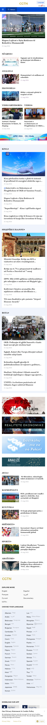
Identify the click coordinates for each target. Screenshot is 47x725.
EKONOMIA (8, 88)
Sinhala (31, 657)
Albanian (10, 613)
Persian (32, 631)
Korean (10, 690)
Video (27, 105)
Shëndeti (7, 524)
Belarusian (12, 620)
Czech (9, 639)
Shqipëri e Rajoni (13, 229)
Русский (5, 598)
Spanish (32, 661)
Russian (32, 650)
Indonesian (14, 679)
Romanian (33, 646)
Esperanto (12, 646)
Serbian (32, 653)
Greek (10, 661)
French (10, 653)
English (4, 591)
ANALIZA (7, 71)
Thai (30, 672)
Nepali (31, 627)
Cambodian (10, 631)
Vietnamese (34, 687)
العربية (26, 594)
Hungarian (11, 676)
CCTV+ (4, 602)
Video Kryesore (11, 105)
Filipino (10, 650)
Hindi (8, 672)
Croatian (11, 635)
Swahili (32, 664)
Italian (9, 683)
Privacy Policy (6, 721)
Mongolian (33, 620)
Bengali (9, 624)
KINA (5, 149)
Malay (33, 616)
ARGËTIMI (7, 558)
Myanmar (34, 624)
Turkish (32, 676)
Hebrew (10, 668)
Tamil (30, 668)
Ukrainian (34, 679)
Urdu (30, 683)
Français (5, 594)
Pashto (31, 642)
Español (26, 591)
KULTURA (7, 507)
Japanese (11, 687)
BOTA (5, 313)
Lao (30, 613)
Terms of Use (17, 721)
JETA (4, 473)
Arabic (9, 616)
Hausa (9, 664)
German (10, 657)
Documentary (28, 598)
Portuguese (34, 639)
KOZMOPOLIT (9, 490)
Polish (31, 635)
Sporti (6, 541)
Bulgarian (12, 627)
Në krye (6, 54)
